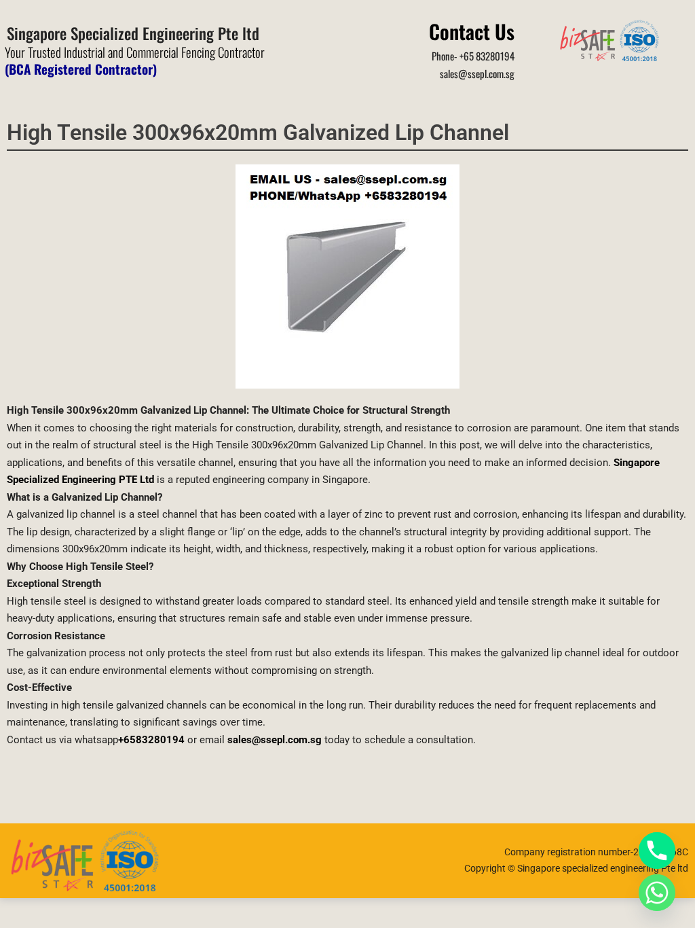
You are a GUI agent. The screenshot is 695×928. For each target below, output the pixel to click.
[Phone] (657, 850)
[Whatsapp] (657, 892)
